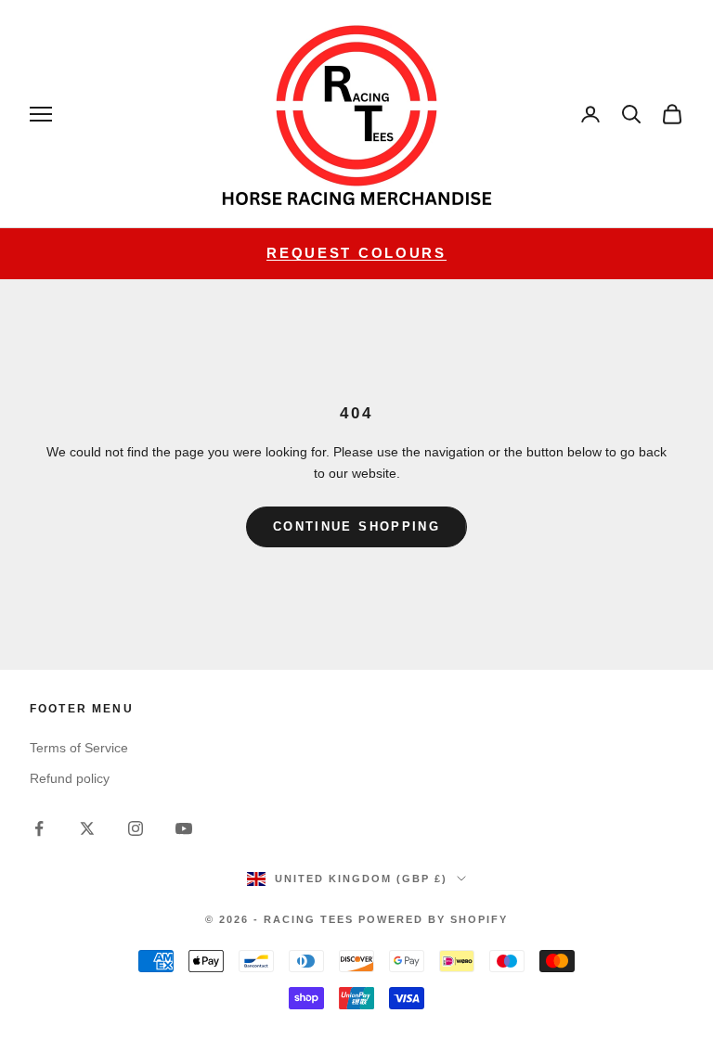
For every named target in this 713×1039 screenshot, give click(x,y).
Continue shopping (356, 526)
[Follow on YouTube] (184, 828)
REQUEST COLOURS (356, 253)
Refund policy (70, 778)
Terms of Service (79, 747)
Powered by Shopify (433, 919)
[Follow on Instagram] (135, 828)
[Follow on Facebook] (39, 828)
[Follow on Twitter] (87, 828)
